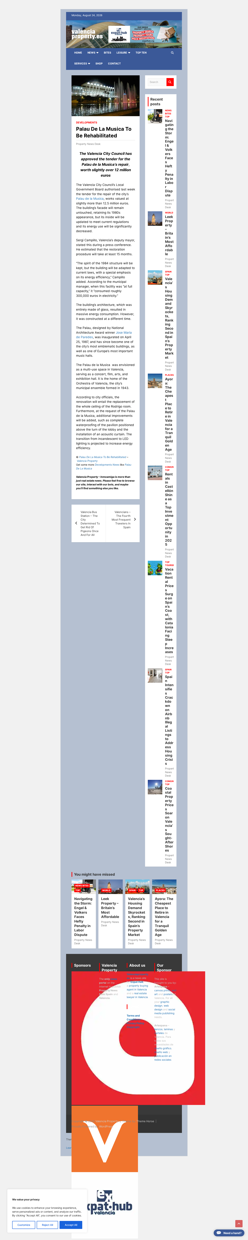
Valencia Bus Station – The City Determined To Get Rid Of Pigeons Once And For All (90, 523)
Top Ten (141, 52)
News (91, 52)
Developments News (107, 464)
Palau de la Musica (90, 198)
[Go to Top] (239, 1223)
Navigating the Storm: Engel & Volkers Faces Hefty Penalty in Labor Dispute (169, 158)
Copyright (133, 1027)
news (113, 978)
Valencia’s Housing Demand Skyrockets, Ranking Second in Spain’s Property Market (169, 318)
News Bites (168, 112)
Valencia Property (87, 460)
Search (170, 82)
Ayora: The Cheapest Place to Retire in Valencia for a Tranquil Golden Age (169, 414)
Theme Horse (145, 1121)
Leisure (122, 52)
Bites (107, 52)
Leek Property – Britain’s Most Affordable (169, 235)
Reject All (47, 1224)
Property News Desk (88, 143)
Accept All (71, 1224)
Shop (99, 63)
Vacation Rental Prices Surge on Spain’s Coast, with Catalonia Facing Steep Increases (169, 610)
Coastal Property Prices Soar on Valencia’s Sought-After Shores (169, 819)
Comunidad (172, 467)
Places (169, 375)
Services (80, 63)
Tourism (170, 565)
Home (78, 52)
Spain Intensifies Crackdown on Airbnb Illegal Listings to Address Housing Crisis (169, 720)
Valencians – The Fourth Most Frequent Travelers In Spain (121, 519)
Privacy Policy (135, 1023)
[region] (47, 1211)
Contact (114, 63)
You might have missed (94, 874)
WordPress (106, 1126)
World (169, 212)
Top (167, 116)
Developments (86, 122)
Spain (168, 271)
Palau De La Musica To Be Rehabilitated (102, 457)
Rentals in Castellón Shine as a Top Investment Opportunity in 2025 (169, 509)
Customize (23, 1224)
